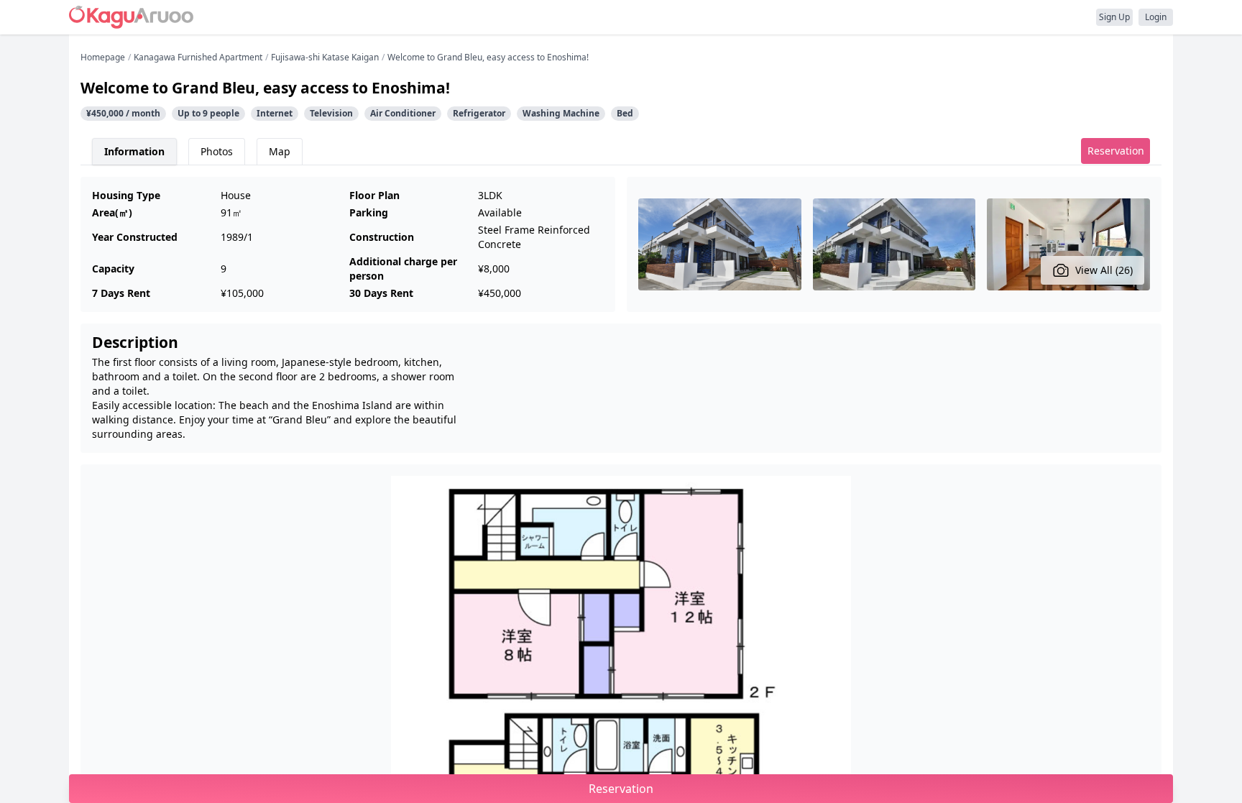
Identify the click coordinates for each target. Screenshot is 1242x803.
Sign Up (1114, 17)
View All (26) (1104, 270)
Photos (217, 151)
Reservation (1115, 150)
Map (279, 151)
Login (1156, 17)
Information (134, 151)
